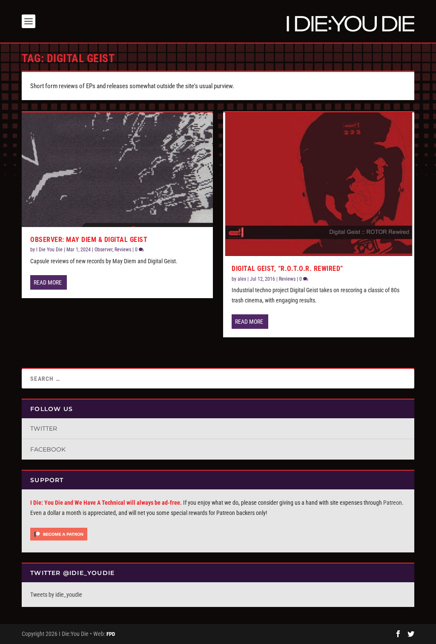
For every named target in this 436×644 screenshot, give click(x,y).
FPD (110, 634)
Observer (103, 250)
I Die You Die (49, 250)
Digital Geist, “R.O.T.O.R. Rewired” (287, 268)
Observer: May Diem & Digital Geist (88, 240)
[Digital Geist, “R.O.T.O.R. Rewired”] (318, 184)
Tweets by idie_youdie (56, 594)
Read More (48, 282)
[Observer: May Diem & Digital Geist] (117, 169)
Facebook (48, 449)
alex (242, 279)
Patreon (392, 502)
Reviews (123, 250)
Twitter (43, 428)
